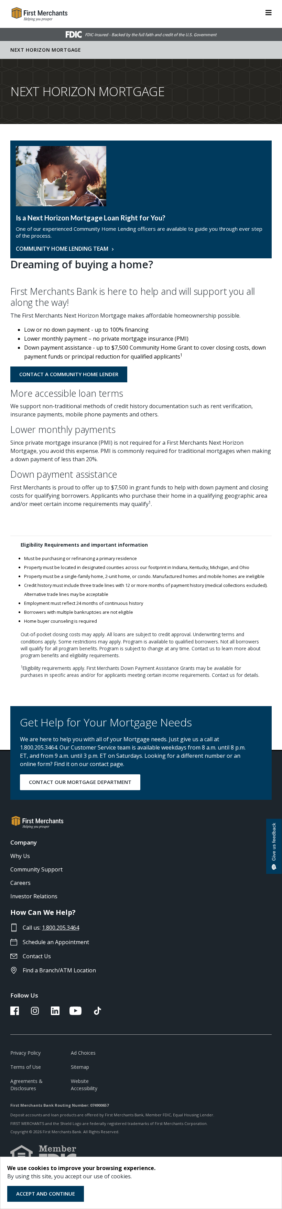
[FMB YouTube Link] (75, 1013)
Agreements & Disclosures (26, 1085)
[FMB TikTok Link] (97, 1013)
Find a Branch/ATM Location (59, 970)
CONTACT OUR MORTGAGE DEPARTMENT (80, 781)
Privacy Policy (25, 1053)
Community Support (36, 869)
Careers (20, 883)
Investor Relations (33, 896)
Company (23, 842)
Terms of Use (25, 1067)
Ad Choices (83, 1053)
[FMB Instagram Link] (35, 1013)
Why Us (20, 856)
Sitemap (80, 1067)
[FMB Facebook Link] (14, 1013)
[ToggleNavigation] (268, 12)
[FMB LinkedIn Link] (55, 1013)
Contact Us (37, 956)
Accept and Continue (45, 1193)
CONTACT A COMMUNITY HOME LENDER (68, 374)
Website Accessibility (84, 1085)
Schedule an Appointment (56, 942)
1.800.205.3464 (60, 927)
